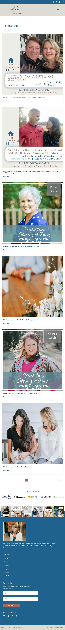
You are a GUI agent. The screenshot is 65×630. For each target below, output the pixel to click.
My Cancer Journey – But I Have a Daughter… (17, 467)
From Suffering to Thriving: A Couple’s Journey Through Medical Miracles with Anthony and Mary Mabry (31, 172)
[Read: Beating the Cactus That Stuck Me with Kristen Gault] (32, 360)
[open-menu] (59, 8)
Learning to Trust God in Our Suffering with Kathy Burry (21, 246)
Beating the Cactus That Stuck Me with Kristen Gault (20, 393)
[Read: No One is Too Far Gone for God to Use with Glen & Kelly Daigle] (32, 64)
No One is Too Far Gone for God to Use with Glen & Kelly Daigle (24, 97)
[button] (64, 1)
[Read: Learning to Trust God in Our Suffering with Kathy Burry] (32, 213)
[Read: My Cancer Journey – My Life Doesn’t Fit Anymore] (32, 286)
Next (59, 480)
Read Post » (6, 101)
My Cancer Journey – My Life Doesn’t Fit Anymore (19, 320)
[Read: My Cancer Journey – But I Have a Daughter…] (32, 433)
